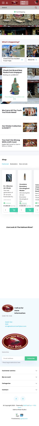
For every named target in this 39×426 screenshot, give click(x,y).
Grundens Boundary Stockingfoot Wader (24, 187)
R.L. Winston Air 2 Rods (8, 187)
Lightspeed (24, 419)
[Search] (36, 8)
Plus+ (30, 405)
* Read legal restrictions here (11, 362)
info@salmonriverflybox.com (10, 326)
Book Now (23, 3)
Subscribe (31, 358)
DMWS (25, 405)
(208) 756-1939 (9, 323)
